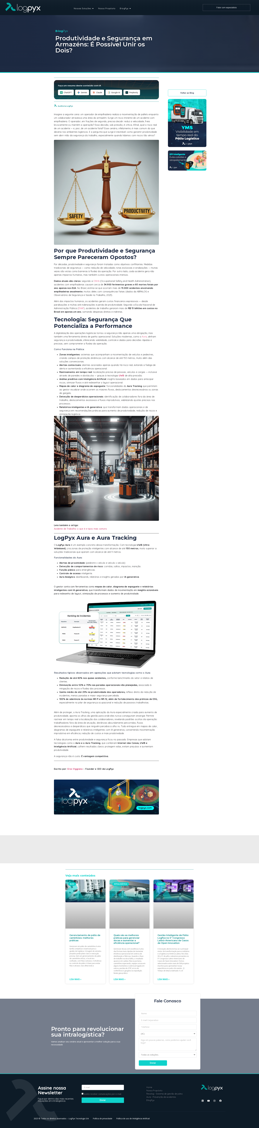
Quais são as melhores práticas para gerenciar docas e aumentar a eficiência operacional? (127, 939)
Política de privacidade (102, 1118)
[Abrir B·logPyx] (130, 8)
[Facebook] (220, 1101)
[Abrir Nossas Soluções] (93, 8)
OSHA (96, 281)
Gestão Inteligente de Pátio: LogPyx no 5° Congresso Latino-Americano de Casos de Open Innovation (173, 939)
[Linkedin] (202, 1101)
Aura (144, 336)
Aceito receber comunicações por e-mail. (103, 1094)
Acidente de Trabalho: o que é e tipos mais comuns (80, 528)
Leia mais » (75, 979)
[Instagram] (214, 1101)
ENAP (81, 308)
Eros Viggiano (75, 769)
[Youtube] (208, 1101)
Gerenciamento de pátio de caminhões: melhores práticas (84, 938)
